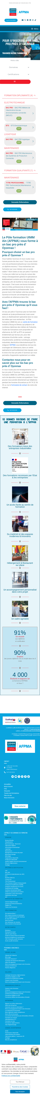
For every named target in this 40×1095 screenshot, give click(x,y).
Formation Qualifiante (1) (18, 170)
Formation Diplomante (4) (18, 95)
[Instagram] (32, 20)
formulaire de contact (19, 385)
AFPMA (13, 345)
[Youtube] (22, 20)
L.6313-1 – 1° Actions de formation (32, 729)
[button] (35, 29)
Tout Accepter (20, 1091)
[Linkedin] (30, 20)
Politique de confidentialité (11, 1075)
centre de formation (30, 322)
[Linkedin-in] (12, 776)
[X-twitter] (25, 20)
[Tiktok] (35, 20)
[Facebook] (27, 20)
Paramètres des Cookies (20, 1087)
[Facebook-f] (25, 776)
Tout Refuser (20, 1082)
